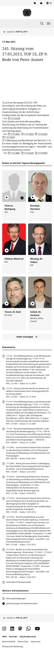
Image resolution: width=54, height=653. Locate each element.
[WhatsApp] (28, 628)
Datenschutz (23, 641)
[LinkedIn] (12, 628)
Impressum (35, 641)
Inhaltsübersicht (28, 636)
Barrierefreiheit (8, 641)
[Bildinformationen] (22, 198)
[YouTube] (37, 628)
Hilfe (4, 636)
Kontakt (13, 636)
